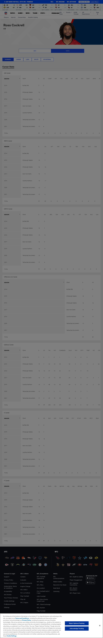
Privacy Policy (26, 620)
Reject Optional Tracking (76, 623)
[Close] (100, 625)
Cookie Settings (11, 636)
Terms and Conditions (22, 618)
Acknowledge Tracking (77, 628)
